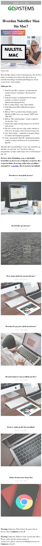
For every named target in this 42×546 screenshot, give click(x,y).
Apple (27, 3)
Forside (16, 3)
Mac (21, 3)
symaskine (15, 166)
